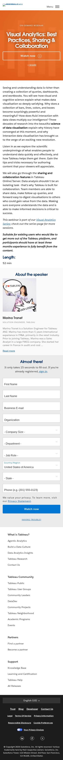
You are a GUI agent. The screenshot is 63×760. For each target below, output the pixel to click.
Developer (32, 708)
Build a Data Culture (19, 546)
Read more (9, 350)
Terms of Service (23, 715)
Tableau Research (17, 558)
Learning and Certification (22, 673)
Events (11, 625)
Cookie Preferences (43, 722)
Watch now (27, 56)
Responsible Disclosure (19, 722)
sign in (43, 371)
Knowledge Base (17, 667)
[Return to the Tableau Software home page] (14, 3)
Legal (9, 715)
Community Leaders (19, 595)
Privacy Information (44, 715)
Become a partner (18, 649)
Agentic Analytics (17, 540)
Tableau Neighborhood (21, 613)
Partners (13, 637)
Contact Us (14, 564)
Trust (12, 708)
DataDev (12, 601)
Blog (21, 708)
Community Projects (19, 607)
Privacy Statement (19, 501)
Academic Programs (19, 619)
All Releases (14, 685)
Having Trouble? (31, 519)
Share (32, 65)
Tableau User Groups (19, 589)
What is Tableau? (18, 534)
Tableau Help (15, 679)
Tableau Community (21, 577)
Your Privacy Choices (34, 729)
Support (13, 661)
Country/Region (12, 463)
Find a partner (16, 643)
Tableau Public (16, 583)
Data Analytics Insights (20, 552)
